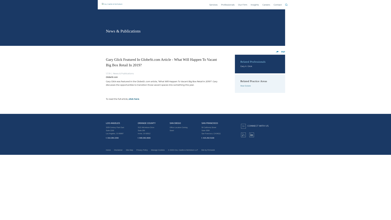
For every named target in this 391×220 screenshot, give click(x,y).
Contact (278, 5)
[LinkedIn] (251, 135)
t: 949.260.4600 (144, 138)
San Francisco (210, 123)
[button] (277, 52)
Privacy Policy (142, 150)
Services (213, 5)
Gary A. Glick (246, 66)
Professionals (228, 5)
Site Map (129, 150)
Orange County (147, 123)
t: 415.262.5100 (208, 138)
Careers (266, 5)
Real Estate (245, 86)
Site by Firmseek (208, 150)
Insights (255, 5)
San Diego (175, 123)
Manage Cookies (158, 150)
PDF (283, 52)
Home (108, 150)
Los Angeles (113, 123)
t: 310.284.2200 (112, 138)
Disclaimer (118, 150)
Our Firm (242, 5)
